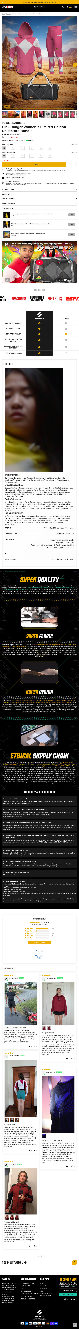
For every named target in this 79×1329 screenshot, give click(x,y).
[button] (6, 134)
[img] (8, 975)
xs (4, 148)
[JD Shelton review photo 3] (12, 1217)
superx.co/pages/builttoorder (12, 816)
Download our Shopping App (46, 1294)
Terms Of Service (28, 1299)
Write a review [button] (39, 942)
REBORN (43, 1286)
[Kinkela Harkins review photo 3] (49, 1028)
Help (42, 1291)
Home (3, 14)
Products (8, 14)
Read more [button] (45, 1054)
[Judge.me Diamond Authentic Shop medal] (39, 954)
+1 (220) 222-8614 (39, 1321)
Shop (42, 1283)
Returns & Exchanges (29, 1294)
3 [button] (41, 1256)
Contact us (25, 1286)
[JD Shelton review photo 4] (17, 1217)
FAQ (22, 1288)
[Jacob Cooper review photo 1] (58, 1104)
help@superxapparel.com (43, 901)
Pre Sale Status (27, 1283)
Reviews (43, 1288)
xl (41, 148)
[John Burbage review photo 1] (20, 1003)
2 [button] (38, 1256)
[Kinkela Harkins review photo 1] (58, 1003)
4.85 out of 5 (44, 922)
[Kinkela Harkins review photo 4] (17, 1120)
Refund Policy (27, 1296)
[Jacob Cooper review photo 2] (44, 1136)
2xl (50, 148)
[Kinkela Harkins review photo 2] (44, 1028)
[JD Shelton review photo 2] (6, 1217)
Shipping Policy (27, 1291)
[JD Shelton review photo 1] (20, 1191)
